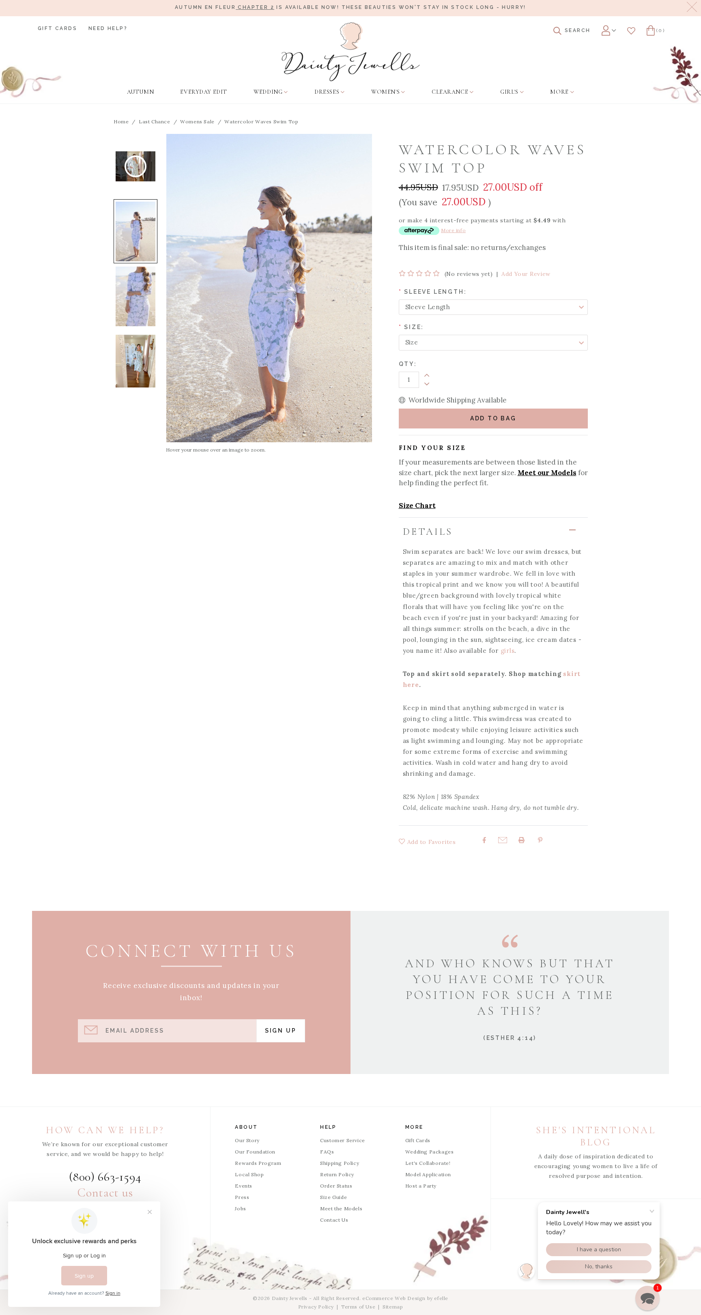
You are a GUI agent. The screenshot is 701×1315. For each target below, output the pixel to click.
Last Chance (154, 121)
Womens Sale (197, 121)
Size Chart (417, 505)
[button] (647, 1298)
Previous (135, 134)
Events (243, 1186)
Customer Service (342, 1140)
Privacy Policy (316, 1307)
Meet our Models (547, 472)
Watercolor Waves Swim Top (261, 121)
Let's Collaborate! (428, 1163)
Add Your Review (525, 274)
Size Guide (333, 1197)
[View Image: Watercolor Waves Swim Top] (135, 231)
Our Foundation (255, 1152)
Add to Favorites (430, 842)
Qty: (408, 364)
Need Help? (107, 28)
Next (135, 394)
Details (428, 532)
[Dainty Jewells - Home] (351, 51)
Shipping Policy (339, 1163)
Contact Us (334, 1220)
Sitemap (393, 1307)
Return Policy (337, 1174)
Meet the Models (341, 1208)
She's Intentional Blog (596, 1136)
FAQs (327, 1152)
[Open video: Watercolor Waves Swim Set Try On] (135, 166)
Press (242, 1197)
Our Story (247, 1140)
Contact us (105, 1192)
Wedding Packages (429, 1152)
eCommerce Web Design (394, 1298)
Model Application (428, 1174)
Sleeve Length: (433, 291)
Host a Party (421, 1186)
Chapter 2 (255, 7)
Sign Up (281, 1030)
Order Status (336, 1186)
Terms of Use (358, 1307)
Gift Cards (57, 28)
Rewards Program (258, 1163)
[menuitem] (140, 92)
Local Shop (249, 1174)
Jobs (240, 1208)
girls (508, 650)
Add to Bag (493, 418)
